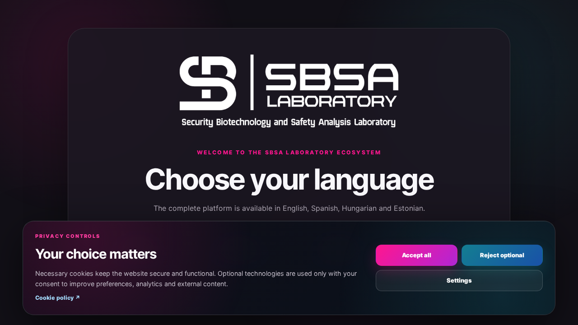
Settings (459, 280)
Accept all (416, 255)
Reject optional (502, 255)
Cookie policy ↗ (57, 297)
